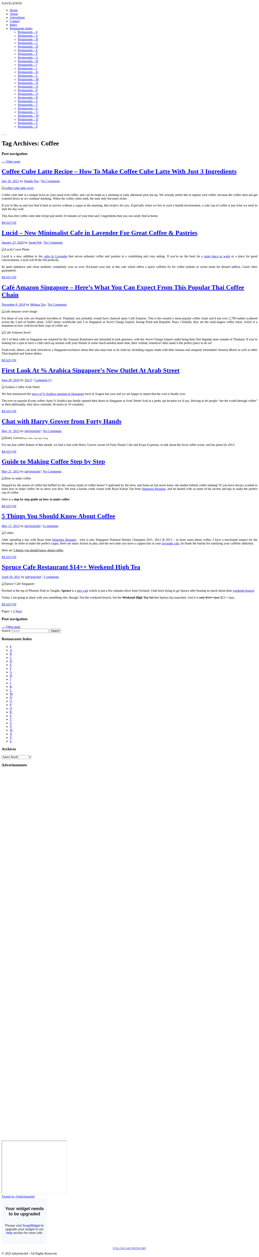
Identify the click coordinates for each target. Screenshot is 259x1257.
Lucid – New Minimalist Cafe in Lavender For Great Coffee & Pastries (99, 232)
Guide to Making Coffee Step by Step (53, 461)
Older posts (11, 161)
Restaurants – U (28, 108)
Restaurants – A (28, 35)
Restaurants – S (28, 101)
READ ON (9, 222)
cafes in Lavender (55, 256)
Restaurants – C (28, 43)
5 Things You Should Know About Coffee (58, 516)
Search (6, 630)
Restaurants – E (28, 50)
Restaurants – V (28, 112)
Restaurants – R (28, 97)
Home (14, 10)
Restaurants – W (28, 115)
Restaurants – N (28, 83)
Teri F (28, 380)
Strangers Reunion (154, 489)
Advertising (17, 17)
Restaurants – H (28, 61)
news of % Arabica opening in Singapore (58, 394)
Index (13, 24)
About (14, 14)
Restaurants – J (27, 68)
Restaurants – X (28, 119)
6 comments (50, 526)
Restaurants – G (28, 57)
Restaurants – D (28, 46)
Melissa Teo (38, 304)
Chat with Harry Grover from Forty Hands (61, 421)
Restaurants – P (28, 90)
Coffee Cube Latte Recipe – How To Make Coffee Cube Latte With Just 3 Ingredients (119, 171)
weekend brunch (243, 590)
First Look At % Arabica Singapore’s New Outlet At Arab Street (90, 370)
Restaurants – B (28, 39)
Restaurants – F (28, 54)
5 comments (51, 577)
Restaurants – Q (28, 94)
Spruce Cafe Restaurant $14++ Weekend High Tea (71, 567)
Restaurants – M (28, 79)
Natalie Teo (31, 181)
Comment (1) (43, 380)
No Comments (50, 181)
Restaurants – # (27, 32)
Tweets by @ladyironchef (18, 1196)
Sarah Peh (35, 242)
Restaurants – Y (28, 123)
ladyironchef (32, 431)
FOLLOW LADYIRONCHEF (129, 1248)
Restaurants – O (28, 86)
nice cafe (82, 590)
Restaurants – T (28, 104)
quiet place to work (217, 256)
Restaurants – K (28, 72)
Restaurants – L (28, 75)
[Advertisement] (18, 831)
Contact (15, 21)
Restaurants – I (27, 64)
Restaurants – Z (28, 126)
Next (19, 611)
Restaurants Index (21, 28)
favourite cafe (170, 543)
